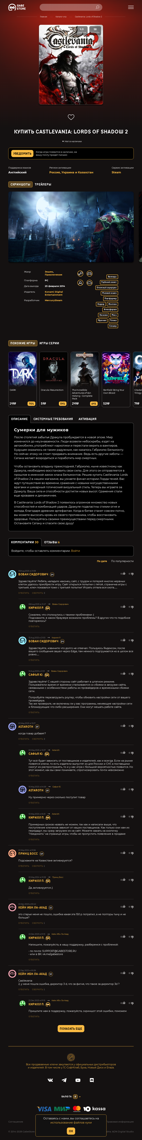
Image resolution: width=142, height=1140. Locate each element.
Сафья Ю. (36, 675)
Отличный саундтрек (107, 287)
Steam (116, 172)
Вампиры (112, 276)
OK (71, 1131)
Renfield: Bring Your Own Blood (113, 391)
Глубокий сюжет (109, 282)
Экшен (49, 271)
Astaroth (25, 727)
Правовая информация (120, 1121)
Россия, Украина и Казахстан (71, 172)
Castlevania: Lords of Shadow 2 (88, 17)
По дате (102, 561)
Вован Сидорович (33, 574)
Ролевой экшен (109, 293)
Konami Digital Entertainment (54, 293)
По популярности (122, 561)
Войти (75, 550)
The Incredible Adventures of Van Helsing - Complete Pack (82, 394)
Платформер (111, 298)
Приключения (53, 274)
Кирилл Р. (36, 608)
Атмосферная (110, 309)
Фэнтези (112, 304)
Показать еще (71, 1029)
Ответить (23, 593)
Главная (43, 17)
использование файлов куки (71, 1122)
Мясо (114, 315)
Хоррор (100, 304)
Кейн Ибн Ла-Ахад (32, 907)
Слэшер (113, 326)
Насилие (104, 315)
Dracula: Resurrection (52, 389)
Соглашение (15, 1121)
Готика (113, 320)
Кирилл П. (37, 817)
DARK (13, 389)
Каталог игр (61, 17)
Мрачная (102, 320)
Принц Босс (28, 854)
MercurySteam (53, 300)
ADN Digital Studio (123, 1131)
